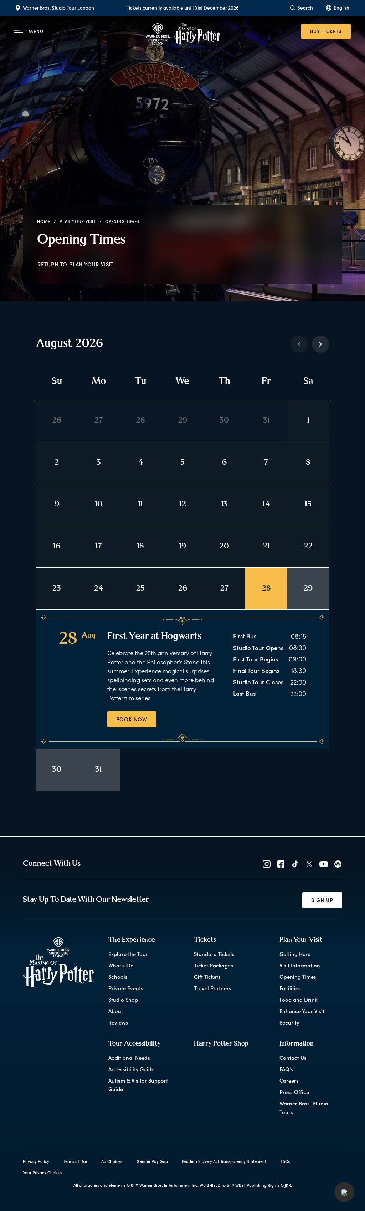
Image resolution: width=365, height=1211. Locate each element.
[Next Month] (320, 344)
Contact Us (293, 1057)
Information (296, 1044)
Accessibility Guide (131, 1069)
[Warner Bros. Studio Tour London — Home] (182, 34)
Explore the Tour (128, 953)
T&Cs (285, 1161)
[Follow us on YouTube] (323, 864)
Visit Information (299, 965)
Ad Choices (111, 1161)
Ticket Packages (213, 965)
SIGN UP (322, 900)
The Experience (131, 940)
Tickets (205, 940)
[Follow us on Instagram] (266, 864)
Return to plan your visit (75, 264)
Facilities (290, 988)
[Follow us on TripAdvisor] (338, 864)
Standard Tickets (214, 953)
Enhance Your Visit (301, 1011)
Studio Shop (123, 999)
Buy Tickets (326, 31)
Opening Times (297, 976)
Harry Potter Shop (221, 1044)
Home (43, 221)
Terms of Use (75, 1161)
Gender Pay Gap (152, 1161)
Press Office (294, 1091)
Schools (118, 976)
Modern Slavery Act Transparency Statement (224, 1161)
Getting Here (294, 953)
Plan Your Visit (78, 221)
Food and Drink (298, 999)
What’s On (121, 965)
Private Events (125, 988)
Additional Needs (129, 1057)
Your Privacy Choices (42, 1172)
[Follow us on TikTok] (295, 864)
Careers (289, 1080)
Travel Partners (212, 988)
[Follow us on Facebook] (281, 864)
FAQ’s (286, 1069)
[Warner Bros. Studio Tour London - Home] (58, 963)
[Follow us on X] (309, 864)
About (115, 1011)
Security (289, 1022)
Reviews (118, 1022)
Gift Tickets (207, 976)
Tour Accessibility (134, 1044)
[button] (344, 1192)
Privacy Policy (36, 1161)
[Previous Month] (299, 344)
